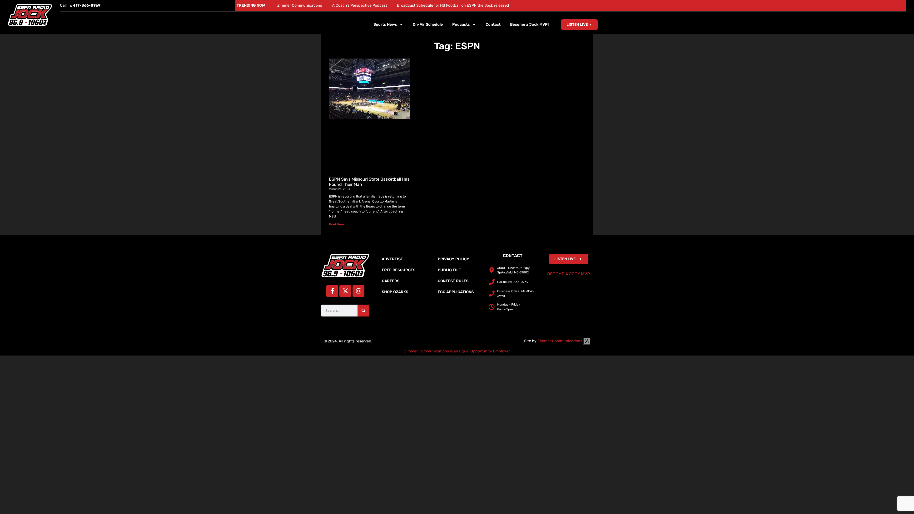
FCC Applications (456, 292)
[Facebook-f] (332, 291)
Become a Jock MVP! (529, 24)
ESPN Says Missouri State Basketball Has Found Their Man (369, 182)
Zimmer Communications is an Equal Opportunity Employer (457, 351)
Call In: (80, 5)
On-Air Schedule (428, 24)
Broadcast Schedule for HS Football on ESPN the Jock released (453, 5)
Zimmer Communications (299, 5)
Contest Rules (453, 281)
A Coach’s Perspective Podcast (359, 5)
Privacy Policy (453, 259)
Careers (390, 281)
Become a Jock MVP (568, 274)
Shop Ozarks (395, 292)
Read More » (337, 224)
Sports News (385, 24)
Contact (493, 24)
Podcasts (461, 24)
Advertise (392, 259)
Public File (449, 270)
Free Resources (398, 270)
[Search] (363, 310)
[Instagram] (358, 291)
